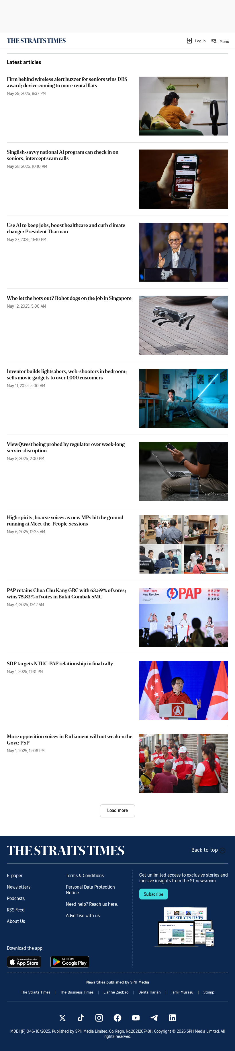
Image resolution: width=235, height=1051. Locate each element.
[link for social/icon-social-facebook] (117, 1017)
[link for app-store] (25, 962)
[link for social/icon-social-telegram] (154, 1017)
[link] (36, 40)
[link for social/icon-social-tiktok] (80, 1017)
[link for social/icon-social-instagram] (99, 1017)
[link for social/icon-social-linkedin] (172, 1017)
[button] (196, 41)
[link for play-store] (70, 962)
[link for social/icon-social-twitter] (62, 1017)
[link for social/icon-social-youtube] (135, 1017)
